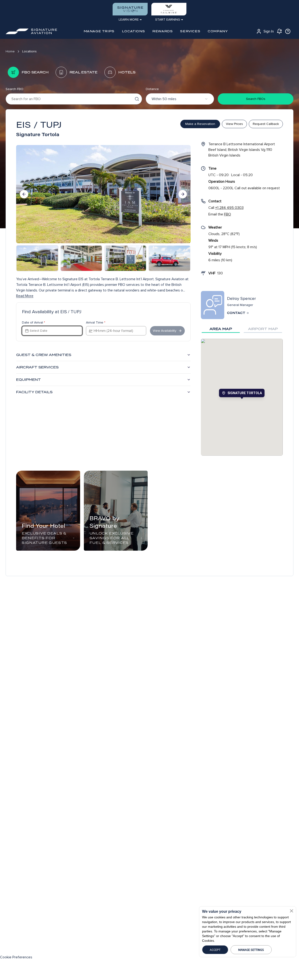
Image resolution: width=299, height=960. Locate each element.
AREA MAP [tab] (221, 329)
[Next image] (182, 194)
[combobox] (180, 99)
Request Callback (266, 124)
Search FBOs (255, 99)
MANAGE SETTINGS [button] (251, 950)
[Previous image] (24, 194)
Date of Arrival (33, 322)
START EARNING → (169, 20)
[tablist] (242, 329)
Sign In (268, 31)
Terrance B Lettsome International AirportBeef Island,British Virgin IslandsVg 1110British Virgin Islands (241, 150)
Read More (24, 296)
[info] (287, 31)
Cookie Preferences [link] (16, 957)
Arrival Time (95, 322)
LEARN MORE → (130, 20)
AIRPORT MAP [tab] (263, 329)
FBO (227, 214)
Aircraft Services (37, 367)
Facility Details (34, 392)
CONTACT (236, 313)
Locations (29, 51)
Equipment (28, 380)
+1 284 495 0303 (229, 207)
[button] (291, 911)
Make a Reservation (200, 124)
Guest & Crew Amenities (43, 355)
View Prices (234, 124)
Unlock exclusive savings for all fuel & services (111, 538)
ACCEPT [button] (215, 950)
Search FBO (14, 89)
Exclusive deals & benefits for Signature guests (44, 538)
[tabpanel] (242, 397)
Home (10, 51)
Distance (152, 89)
